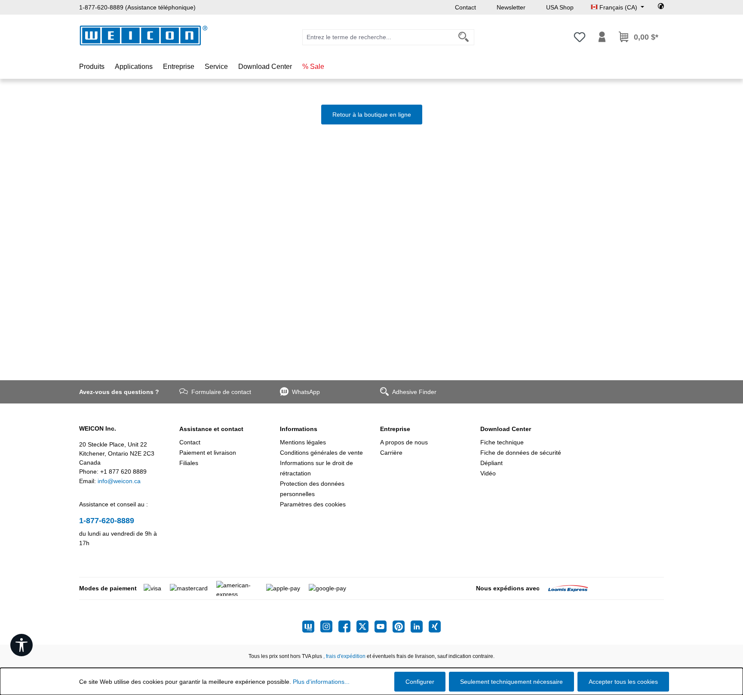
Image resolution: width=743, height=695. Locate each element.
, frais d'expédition (344, 656)
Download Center (505, 428)
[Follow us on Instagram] (329, 627)
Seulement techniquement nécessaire (511, 681)
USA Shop (560, 7)
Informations (298, 428)
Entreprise (395, 428)
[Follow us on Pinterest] (402, 627)
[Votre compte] (602, 37)
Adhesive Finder (414, 391)
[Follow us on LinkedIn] (420, 627)
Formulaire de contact (221, 391)
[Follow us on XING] (435, 627)
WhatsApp (306, 391)
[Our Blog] (311, 627)
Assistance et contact (211, 428)
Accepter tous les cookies (623, 681)
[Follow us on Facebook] (347, 627)
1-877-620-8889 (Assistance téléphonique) (137, 7)
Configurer (419, 681)
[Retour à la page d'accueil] (143, 35)
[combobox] (378, 37)
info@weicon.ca (119, 481)
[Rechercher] (463, 37)
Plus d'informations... (321, 681)
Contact (465, 7)
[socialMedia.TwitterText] (365, 627)
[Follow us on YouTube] (384, 627)
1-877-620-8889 (106, 520)
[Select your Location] (661, 7)
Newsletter (511, 7)
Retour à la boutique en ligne (371, 114)
